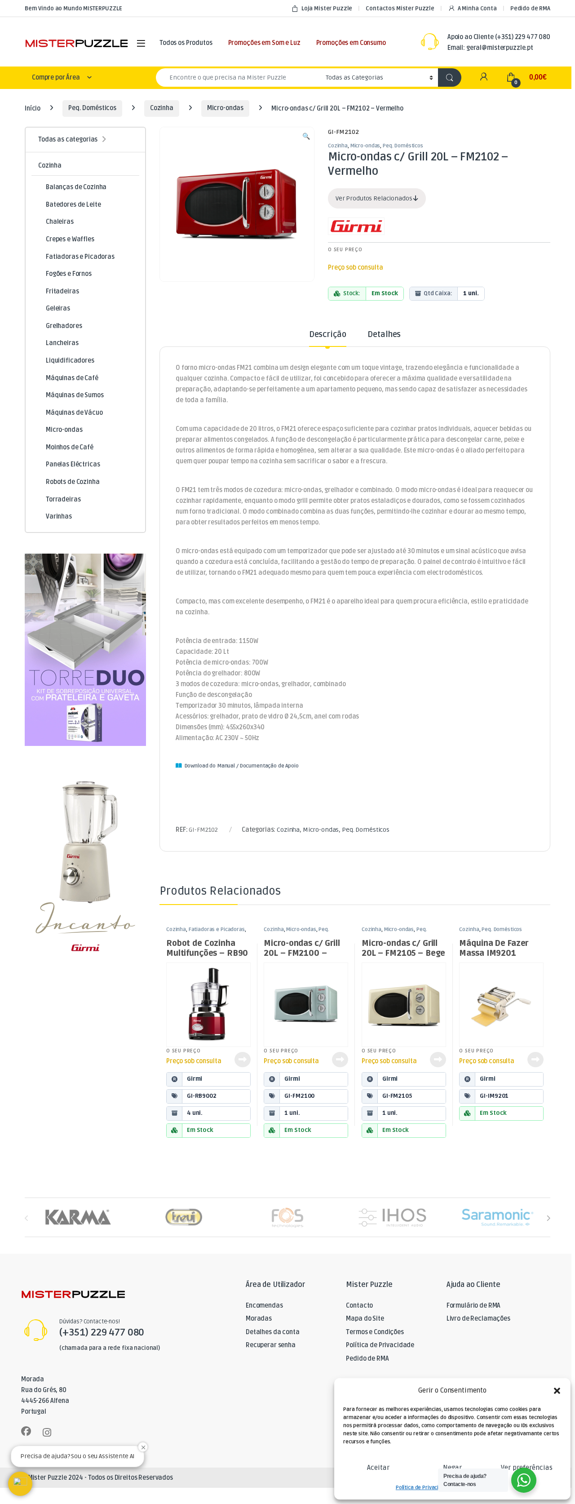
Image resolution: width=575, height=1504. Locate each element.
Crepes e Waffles (70, 239)
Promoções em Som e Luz (264, 43)
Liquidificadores (70, 360)
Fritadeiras (62, 291)
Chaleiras (60, 222)
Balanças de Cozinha (76, 187)
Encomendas (264, 1305)
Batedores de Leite (73, 205)
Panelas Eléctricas (73, 464)
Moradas (259, 1318)
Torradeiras (63, 499)
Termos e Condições (374, 1332)
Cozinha (161, 108)
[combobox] (238, 77)
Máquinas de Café (72, 378)
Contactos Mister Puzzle (400, 8)
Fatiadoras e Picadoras (217, 929)
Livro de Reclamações (478, 1318)
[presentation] (548, 1218)
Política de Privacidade (423, 1487)
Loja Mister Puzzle (326, 8)
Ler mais (242, 1059)
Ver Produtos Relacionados (374, 198)
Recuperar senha (271, 1345)
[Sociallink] (26, 1431)
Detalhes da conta (273, 1332)
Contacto (359, 1305)
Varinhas (59, 516)
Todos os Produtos (185, 43)
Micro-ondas (225, 108)
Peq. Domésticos (92, 108)
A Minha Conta (477, 8)
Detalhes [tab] (384, 334)
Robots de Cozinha (73, 482)
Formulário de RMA (474, 1305)
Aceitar (378, 1468)
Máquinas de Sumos (75, 395)
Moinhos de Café (69, 447)
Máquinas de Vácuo (74, 413)
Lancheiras (62, 343)
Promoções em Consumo (351, 43)
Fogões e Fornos (69, 274)
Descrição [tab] (327, 334)
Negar (452, 1468)
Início (32, 108)
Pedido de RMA (530, 8)
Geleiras (58, 308)
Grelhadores (64, 326)
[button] (557, 1390)
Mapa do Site (365, 1318)
